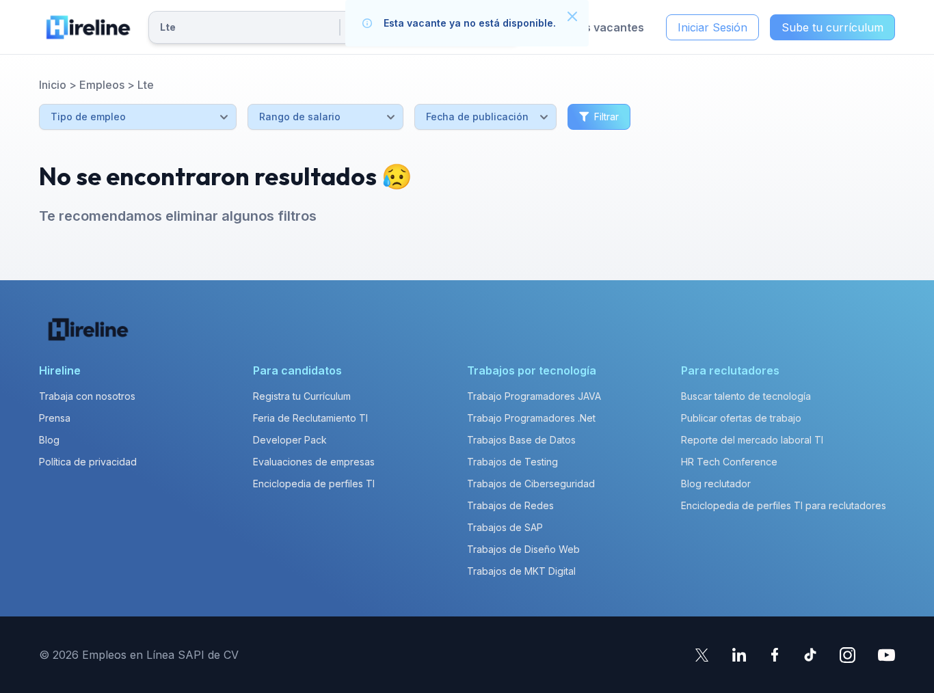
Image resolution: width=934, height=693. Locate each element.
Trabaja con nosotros (87, 396)
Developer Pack (290, 440)
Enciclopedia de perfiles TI (314, 483)
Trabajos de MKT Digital (521, 571)
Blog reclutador (716, 483)
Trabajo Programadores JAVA (534, 396)
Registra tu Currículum (302, 396)
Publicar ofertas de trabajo (741, 418)
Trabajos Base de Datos (521, 440)
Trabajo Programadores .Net (531, 418)
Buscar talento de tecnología (746, 396)
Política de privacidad (88, 461)
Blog (49, 440)
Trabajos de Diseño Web (523, 549)
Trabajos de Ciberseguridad (531, 483)
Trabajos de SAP (505, 527)
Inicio (52, 85)
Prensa (54, 418)
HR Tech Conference (729, 461)
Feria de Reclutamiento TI (310, 418)
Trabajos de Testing (512, 461)
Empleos (101, 85)
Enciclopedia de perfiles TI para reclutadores (783, 505)
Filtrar (606, 116)
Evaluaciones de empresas (314, 461)
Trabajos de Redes (510, 505)
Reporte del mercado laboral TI (752, 440)
